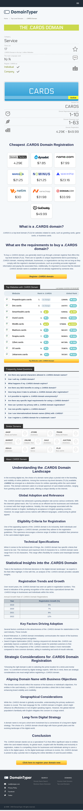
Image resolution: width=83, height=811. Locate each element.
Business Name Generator (42, 784)
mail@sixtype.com (14, 784)
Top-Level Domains (17, 18)
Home (6, 18)
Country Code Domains (64, 781)
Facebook (11, 791)
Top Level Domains (63, 784)
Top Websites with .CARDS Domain (41, 361)
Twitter (10, 795)
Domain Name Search (41, 781)
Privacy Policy (12, 788)
